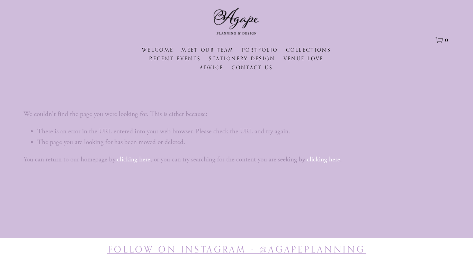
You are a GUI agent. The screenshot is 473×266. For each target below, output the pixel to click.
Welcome (157, 50)
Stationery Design (242, 58)
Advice (211, 67)
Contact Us (252, 67)
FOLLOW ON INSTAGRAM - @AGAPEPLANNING (236, 249)
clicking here (133, 159)
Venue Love (304, 58)
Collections (308, 50)
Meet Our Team (207, 50)
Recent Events (175, 58)
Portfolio (260, 50)
